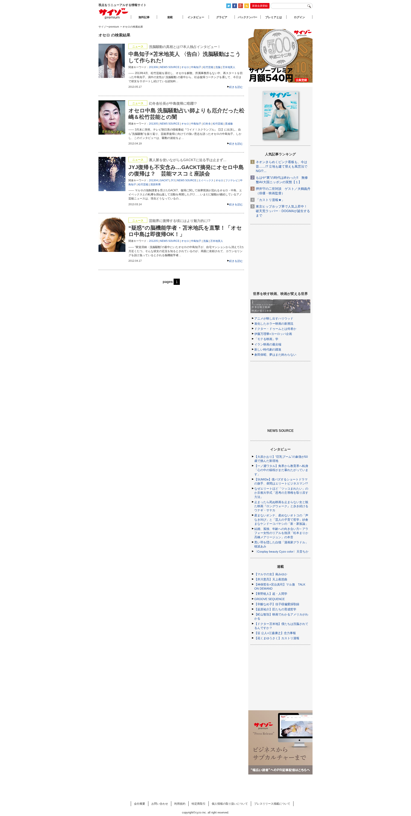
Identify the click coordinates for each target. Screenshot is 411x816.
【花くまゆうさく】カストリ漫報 (276, 638)
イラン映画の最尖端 (267, 344)
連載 (170, 17)
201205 (153, 240)
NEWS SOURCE (169, 67)
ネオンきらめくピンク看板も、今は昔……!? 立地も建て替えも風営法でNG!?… (281, 166)
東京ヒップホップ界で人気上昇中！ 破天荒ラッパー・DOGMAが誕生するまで (283, 211)
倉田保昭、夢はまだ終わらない (275, 354)
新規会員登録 (260, 5)
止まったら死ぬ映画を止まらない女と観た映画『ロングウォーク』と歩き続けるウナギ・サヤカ (281, 506)
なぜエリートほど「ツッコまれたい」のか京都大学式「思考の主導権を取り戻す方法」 (281, 492)
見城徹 (229, 123)
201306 (153, 67)
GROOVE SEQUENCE (269, 599)
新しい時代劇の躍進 (267, 349)
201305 (153, 123)
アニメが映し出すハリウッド (273, 318)
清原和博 (155, 184)
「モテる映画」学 (266, 339)
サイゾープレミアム (113, 13)
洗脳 (217, 67)
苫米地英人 (228, 67)
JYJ (173, 180)
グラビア (221, 17)
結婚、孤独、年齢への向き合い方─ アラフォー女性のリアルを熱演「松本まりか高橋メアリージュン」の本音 (281, 533)
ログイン (299, 17)
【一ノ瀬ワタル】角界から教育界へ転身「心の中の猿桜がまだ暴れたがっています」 (281, 470)
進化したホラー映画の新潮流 (273, 323)
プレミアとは (273, 17)
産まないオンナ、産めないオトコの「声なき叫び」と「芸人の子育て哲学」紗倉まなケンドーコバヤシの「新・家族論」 (281, 519)
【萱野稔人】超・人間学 (270, 593)
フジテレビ (231, 180)
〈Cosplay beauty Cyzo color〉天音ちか (281, 551)
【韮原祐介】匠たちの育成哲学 (275, 609)
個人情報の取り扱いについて (230, 803)
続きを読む (236, 87)
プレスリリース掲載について (272, 803)
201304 (153, 180)
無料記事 (144, 17)
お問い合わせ (159, 803)
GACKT (164, 180)
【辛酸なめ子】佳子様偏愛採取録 (276, 604)
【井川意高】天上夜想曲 (270, 579)
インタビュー (196, 17)
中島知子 (196, 67)
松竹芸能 (208, 67)
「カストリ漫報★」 (270, 200)
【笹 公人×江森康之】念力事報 (275, 633)
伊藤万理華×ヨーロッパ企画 (273, 334)
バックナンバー (247, 17)
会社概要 (139, 803)
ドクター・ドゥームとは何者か (275, 328)
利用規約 (179, 803)
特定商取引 (199, 803)
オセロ (185, 67)
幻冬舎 (207, 123)
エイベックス (206, 180)
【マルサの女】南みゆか (270, 574)
